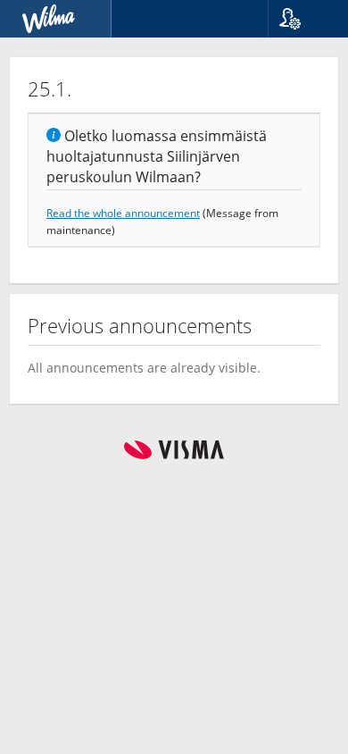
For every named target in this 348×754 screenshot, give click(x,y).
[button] (301, 19)
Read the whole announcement (123, 212)
